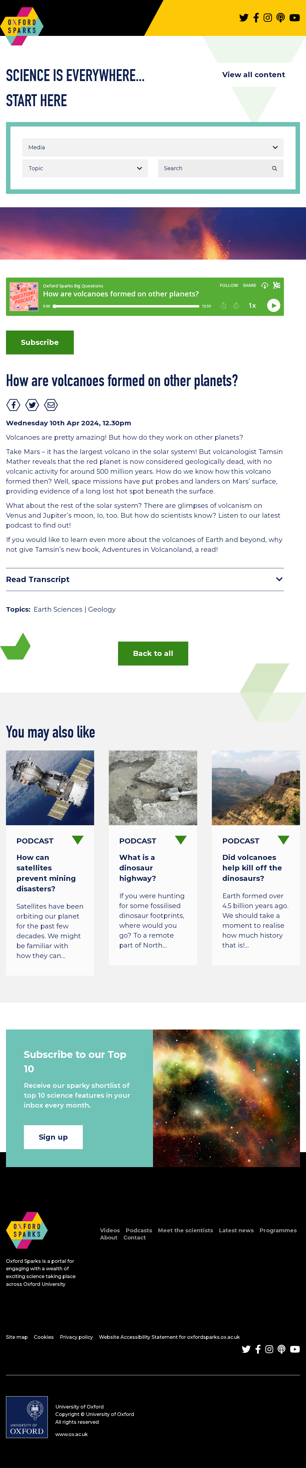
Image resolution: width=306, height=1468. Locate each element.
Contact (134, 1237)
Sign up (53, 1137)
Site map (17, 1337)
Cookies (44, 1337)
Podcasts (139, 1230)
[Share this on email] (51, 405)
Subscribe (40, 342)
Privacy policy (76, 1337)
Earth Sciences (57, 609)
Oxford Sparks (22, 23)
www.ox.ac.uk (71, 1434)
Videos (110, 1230)
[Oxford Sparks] (27, 1255)
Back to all (153, 653)
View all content (253, 74)
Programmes (278, 1230)
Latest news (236, 1230)
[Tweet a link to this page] (32, 405)
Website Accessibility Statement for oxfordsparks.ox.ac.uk (169, 1337)
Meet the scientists (185, 1230)
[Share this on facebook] (13, 405)
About (108, 1237)
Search (275, 168)
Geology (102, 609)
